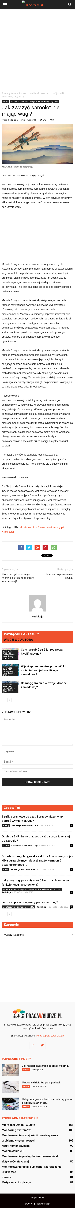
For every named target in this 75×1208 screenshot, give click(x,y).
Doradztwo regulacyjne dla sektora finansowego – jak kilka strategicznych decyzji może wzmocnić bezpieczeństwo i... (37, 860)
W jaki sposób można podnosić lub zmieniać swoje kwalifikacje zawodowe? (44, 670)
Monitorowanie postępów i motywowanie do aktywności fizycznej (32, 889)
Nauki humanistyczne (16, 1145)
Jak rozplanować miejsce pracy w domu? (45, 1065)
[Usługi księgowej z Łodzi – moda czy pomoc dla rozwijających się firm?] (10, 1104)
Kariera (5, 101)
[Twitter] (42, 1045)
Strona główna (9, 93)
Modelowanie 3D (13, 1151)
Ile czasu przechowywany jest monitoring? (30, 902)
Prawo (5, 869)
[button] (70, 4)
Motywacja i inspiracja (16, 1182)
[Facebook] (32, 1045)
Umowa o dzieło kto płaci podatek (41, 1082)
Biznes (6, 845)
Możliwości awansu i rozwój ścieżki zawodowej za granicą (34, 101)
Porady (6, 825)
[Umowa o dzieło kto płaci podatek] (10, 1087)
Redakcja (13, 119)
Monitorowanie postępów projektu (18, 907)
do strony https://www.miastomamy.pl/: (42, 527)
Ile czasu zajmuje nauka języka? (59, 576)
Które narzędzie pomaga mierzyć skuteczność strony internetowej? (18, 578)
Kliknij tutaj (8, 531)
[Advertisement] (37, 50)
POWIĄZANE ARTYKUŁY (21, 634)
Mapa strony (37, 1197)
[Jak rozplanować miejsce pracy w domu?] (10, 1070)
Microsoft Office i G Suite (18, 1125)
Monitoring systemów (16, 1130)
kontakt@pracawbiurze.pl (50, 1035)
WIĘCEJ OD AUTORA (18, 640)
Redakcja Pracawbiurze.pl (25, 825)
